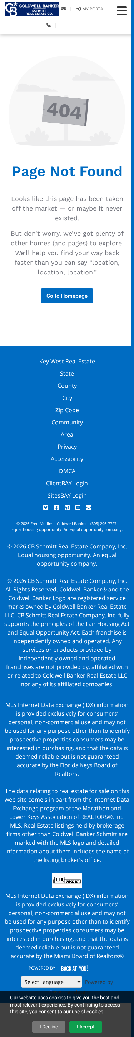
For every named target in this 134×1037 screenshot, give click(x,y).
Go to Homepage (67, 296)
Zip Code (67, 410)
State (67, 373)
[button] (122, 11)
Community (67, 422)
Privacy (67, 447)
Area (67, 434)
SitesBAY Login (67, 495)
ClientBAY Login (67, 483)
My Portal (93, 9)
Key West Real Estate (67, 361)
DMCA (67, 471)
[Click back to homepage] (29, 8)
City (67, 398)
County (67, 386)
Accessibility (67, 459)
